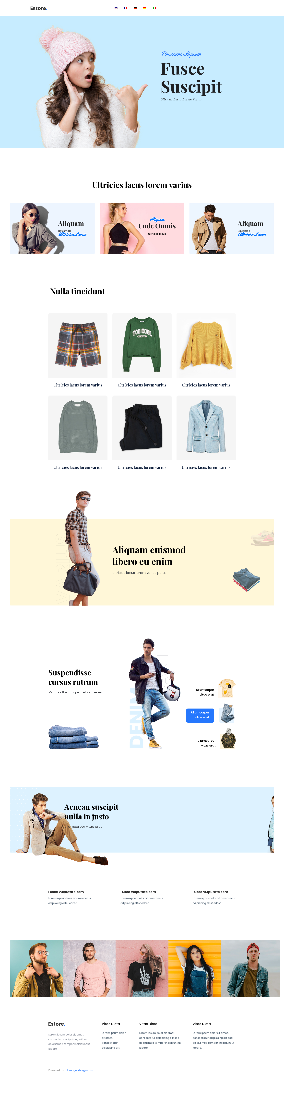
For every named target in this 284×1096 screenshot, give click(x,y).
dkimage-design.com (79, 1070)
